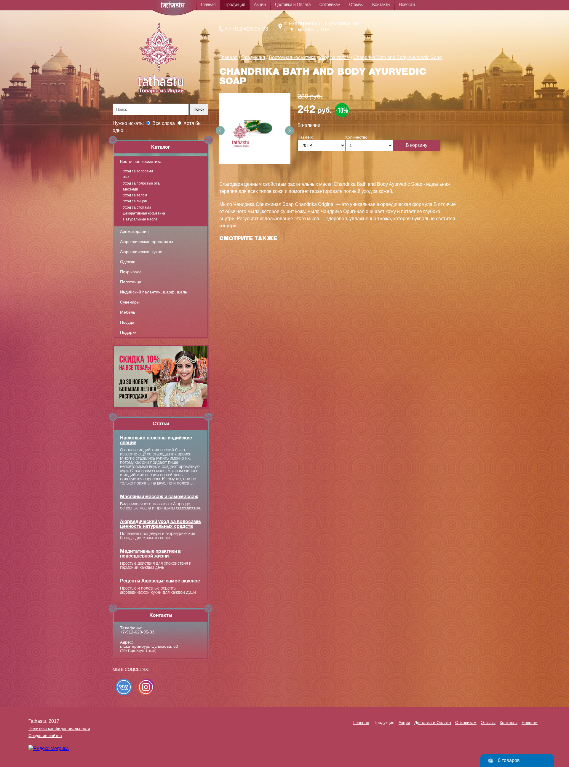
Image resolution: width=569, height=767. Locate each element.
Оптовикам (329, 5)
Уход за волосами (138, 171)
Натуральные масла (140, 219)
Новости (407, 5)
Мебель (127, 312)
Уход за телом (135, 195)
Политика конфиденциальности (59, 728)
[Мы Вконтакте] (124, 687)
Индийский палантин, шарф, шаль (153, 292)
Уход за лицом (135, 201)
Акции (260, 5)
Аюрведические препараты (146, 241)
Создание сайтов (45, 735)
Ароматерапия (134, 231)
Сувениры (130, 302)
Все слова (163, 123)
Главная (208, 5)
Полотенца (130, 282)
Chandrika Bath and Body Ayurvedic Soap (397, 57)
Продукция (234, 5)
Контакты (381, 5)
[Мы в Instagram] (146, 687)
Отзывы (356, 5)
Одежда (127, 261)
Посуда (127, 322)
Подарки (128, 332)
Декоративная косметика (144, 213)
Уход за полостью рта (141, 183)
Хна (126, 177)
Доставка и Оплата (293, 5)
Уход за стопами (137, 207)
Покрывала (131, 271)
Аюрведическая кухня (141, 251)
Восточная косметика (141, 161)
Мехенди (130, 189)
